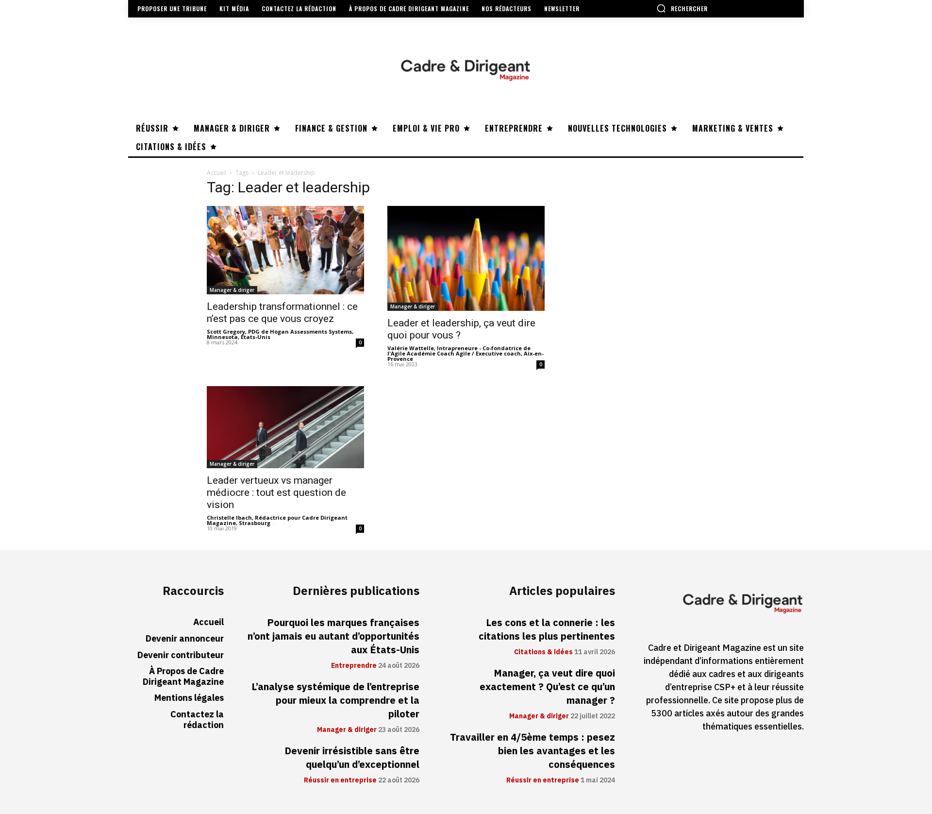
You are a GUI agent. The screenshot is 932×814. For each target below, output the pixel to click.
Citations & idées (543, 652)
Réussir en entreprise (340, 780)
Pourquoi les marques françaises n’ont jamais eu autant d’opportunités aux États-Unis (333, 636)
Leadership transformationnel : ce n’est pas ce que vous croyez (282, 312)
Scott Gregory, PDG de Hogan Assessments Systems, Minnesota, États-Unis (280, 334)
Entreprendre (354, 665)
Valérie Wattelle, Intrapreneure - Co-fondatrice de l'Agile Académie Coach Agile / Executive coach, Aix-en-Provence (465, 353)
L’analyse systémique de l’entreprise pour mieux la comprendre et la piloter (335, 700)
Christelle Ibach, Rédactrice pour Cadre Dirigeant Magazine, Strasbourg (277, 520)
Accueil (216, 173)
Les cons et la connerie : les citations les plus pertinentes (547, 629)
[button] (682, 8)
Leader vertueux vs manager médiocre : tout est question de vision (276, 492)
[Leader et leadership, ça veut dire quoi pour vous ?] (466, 258)
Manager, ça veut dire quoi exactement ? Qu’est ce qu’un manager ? (547, 687)
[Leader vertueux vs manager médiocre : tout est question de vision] (285, 427)
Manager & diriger (232, 290)
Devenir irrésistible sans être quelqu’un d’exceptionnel (351, 758)
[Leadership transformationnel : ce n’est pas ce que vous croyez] (285, 250)
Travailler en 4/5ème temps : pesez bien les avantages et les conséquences (532, 751)
